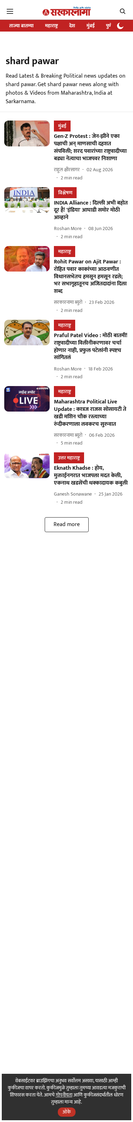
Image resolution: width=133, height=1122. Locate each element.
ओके (66, 1112)
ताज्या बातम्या (21, 25)
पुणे (109, 25)
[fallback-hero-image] (29, 151)
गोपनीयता (64, 1095)
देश (72, 25)
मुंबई (91, 25)
